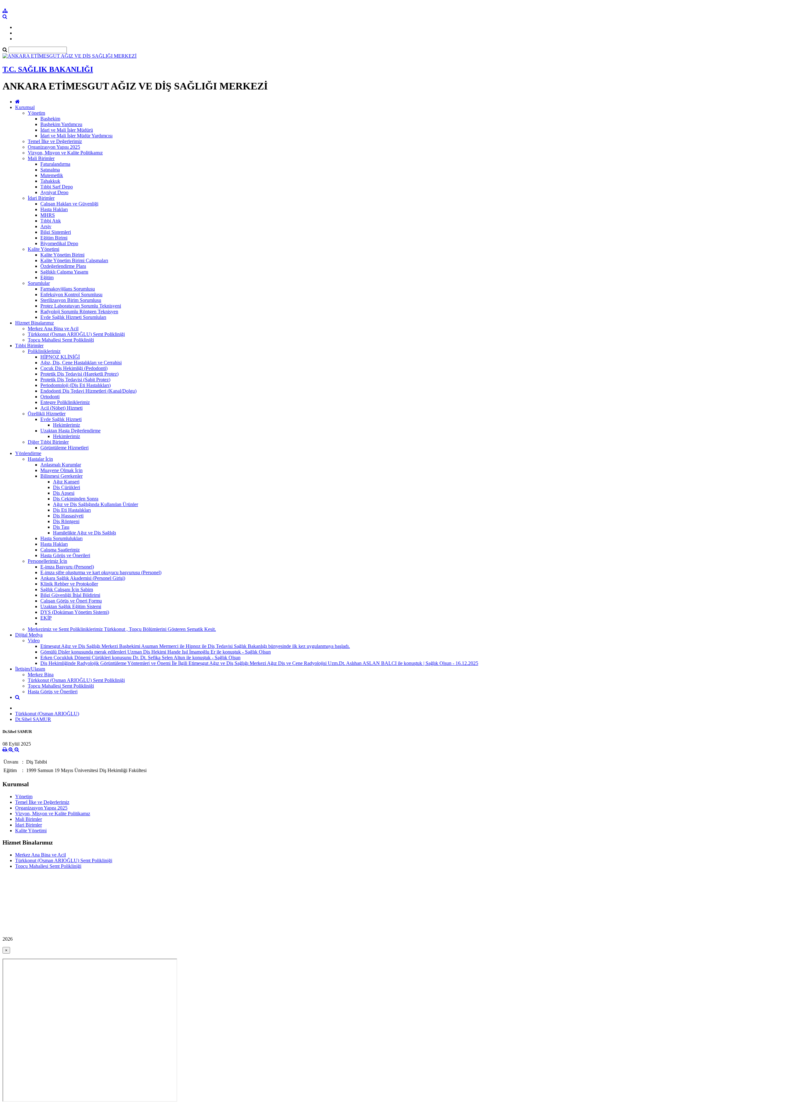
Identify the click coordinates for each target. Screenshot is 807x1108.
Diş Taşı (61, 527)
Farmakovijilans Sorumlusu (67, 288)
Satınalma (50, 169)
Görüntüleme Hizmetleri (64, 447)
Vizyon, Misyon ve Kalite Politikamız (65, 152)
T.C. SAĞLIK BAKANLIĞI (48, 69)
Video (34, 640)
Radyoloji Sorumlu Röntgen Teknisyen (79, 311)
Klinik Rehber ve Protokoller (69, 583)
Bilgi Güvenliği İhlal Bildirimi (70, 595)
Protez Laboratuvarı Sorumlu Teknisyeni (80, 306)
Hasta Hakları (54, 209)
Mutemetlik (51, 175)
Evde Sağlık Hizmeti (61, 419)
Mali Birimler (41, 158)
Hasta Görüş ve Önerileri (65, 555)
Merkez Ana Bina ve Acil (53, 328)
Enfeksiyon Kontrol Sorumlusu (71, 294)
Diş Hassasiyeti (68, 515)
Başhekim (50, 118)
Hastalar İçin (40, 459)
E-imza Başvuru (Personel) (67, 566)
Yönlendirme (28, 453)
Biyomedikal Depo (59, 243)
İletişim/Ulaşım (30, 669)
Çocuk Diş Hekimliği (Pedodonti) (73, 368)
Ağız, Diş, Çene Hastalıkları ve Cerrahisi (81, 362)
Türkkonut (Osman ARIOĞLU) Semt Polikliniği (76, 334)
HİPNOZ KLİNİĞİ (60, 357)
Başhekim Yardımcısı (61, 124)
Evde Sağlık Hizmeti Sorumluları (73, 317)
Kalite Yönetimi (43, 249)
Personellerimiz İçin (47, 561)
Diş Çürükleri (66, 487)
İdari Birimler (41, 198)
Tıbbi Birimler (29, 345)
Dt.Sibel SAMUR (33, 719)
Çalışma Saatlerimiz (60, 549)
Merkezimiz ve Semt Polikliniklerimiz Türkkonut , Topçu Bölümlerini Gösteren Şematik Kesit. (122, 629)
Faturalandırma (55, 164)
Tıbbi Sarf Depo (56, 186)
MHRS (47, 215)
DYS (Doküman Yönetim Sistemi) (74, 612)
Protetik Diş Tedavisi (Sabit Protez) (75, 379)
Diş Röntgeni (66, 521)
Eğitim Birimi (53, 237)
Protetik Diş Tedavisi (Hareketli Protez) (79, 374)
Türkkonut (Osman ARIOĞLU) (47, 713)
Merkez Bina (41, 674)
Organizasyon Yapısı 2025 (54, 147)
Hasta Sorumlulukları (61, 538)
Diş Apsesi (63, 493)
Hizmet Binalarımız (34, 323)
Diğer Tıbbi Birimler (48, 442)
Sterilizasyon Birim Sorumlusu (70, 300)
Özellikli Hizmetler (47, 413)
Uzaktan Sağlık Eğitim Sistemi (70, 606)
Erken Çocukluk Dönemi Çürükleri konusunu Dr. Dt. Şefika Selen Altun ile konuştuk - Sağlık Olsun (140, 657)
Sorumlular (39, 283)
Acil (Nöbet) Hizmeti (61, 408)
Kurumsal (25, 107)
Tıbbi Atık (50, 220)
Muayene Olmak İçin (61, 470)
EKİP (46, 617)
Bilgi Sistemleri (55, 232)
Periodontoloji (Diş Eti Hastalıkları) (75, 385)
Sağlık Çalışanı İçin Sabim (66, 589)
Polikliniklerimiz (44, 351)
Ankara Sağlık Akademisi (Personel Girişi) (82, 578)
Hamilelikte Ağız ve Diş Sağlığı (84, 532)
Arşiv (45, 226)
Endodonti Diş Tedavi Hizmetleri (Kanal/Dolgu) (88, 391)
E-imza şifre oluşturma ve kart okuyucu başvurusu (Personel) (100, 572)
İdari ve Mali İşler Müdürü (66, 130)
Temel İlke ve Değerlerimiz (55, 141)
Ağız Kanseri (66, 481)
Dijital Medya (29, 635)
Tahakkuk (50, 181)
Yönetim (36, 113)
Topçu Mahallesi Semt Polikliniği (61, 340)
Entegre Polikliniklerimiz (65, 402)
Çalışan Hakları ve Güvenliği (69, 203)
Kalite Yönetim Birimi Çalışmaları (74, 260)
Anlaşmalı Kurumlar (60, 464)
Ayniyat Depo (54, 192)
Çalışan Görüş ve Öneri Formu (71, 600)
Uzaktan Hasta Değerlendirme (70, 430)
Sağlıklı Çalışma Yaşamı (64, 271)
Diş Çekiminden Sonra (75, 498)
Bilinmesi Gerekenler (61, 476)
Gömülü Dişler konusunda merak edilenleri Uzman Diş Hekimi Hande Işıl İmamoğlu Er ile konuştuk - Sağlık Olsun (155, 652)
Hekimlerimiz (66, 425)
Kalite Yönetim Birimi (62, 254)
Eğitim (47, 277)
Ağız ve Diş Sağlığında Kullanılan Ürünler (95, 504)
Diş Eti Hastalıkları (72, 510)
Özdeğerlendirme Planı (63, 266)
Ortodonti (50, 396)
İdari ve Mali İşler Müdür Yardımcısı (76, 135)
